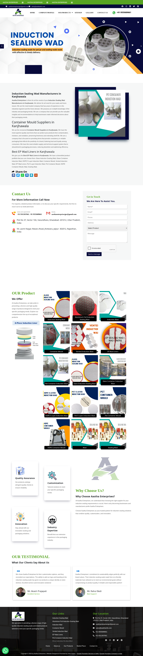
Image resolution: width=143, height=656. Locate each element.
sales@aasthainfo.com (38, 6)
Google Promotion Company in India (111, 653)
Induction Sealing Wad (56, 319)
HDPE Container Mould (56, 448)
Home (48, 646)
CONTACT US (102, 12)
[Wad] (84, 434)
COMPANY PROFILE (46, 12)
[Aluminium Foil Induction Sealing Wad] (84, 305)
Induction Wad (112, 319)
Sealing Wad (113, 448)
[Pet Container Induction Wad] (56, 369)
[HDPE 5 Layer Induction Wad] (56, 402)
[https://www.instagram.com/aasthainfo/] (125, 6)
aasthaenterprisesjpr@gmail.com (18, 6)
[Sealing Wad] (113, 434)
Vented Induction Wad (84, 351)
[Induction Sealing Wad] (56, 305)
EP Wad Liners (112, 351)
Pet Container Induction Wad (56, 383)
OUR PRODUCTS (64, 12)
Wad (84, 448)
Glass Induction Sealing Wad (85, 383)
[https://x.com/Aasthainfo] (133, 6)
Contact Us (93, 646)
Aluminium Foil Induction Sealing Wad (65, 621)
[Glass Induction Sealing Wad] (84, 369)
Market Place (81, 646)
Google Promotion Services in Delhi (88, 653)
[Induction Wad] (113, 305)
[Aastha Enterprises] (18, 12)
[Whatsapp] (5, 650)
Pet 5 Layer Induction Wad (84, 415)
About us (57, 646)
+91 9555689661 (124, 12)
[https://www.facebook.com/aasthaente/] (122, 6)
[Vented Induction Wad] (84, 337)
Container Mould (56, 351)
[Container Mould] (56, 337)
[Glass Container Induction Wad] (113, 369)
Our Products (68, 646)
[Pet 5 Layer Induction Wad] (84, 402)
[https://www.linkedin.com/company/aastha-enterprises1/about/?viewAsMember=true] (129, 6)
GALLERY (90, 12)
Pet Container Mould (113, 415)
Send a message (94, 254)
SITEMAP (78, 12)
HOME (32, 12)
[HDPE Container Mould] (56, 434)
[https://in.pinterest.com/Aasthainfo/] (137, 6)
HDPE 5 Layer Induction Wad (56, 415)
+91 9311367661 (23, 214)
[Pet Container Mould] (113, 402)
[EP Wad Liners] (113, 337)
